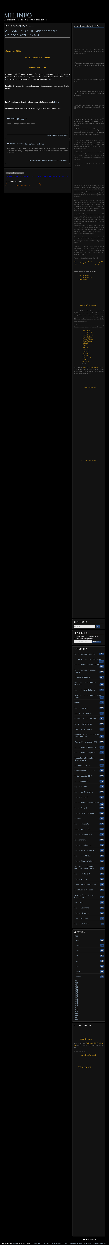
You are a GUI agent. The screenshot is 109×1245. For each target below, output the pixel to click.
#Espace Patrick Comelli (84, 850)
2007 (76, 1017)
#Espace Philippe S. (82, 786)
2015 (76, 1001)
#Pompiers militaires (82, 713)
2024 (76, 983)
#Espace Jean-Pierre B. (83, 834)
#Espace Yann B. (80, 879)
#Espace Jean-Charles (83, 856)
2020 (76, 991)
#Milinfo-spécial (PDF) (83, 776)
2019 (76, 993)
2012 (76, 1007)
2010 (76, 1011)
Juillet (78, 945)
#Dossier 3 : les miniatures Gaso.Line (85, 683)
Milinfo (18, 15)
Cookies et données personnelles (80, 1243)
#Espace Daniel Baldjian (84, 813)
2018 (76, 995)
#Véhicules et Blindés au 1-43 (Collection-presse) (86, 735)
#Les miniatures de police (84, 752)
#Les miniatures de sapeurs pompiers (85, 671)
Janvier (78, 977)
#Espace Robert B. (81, 797)
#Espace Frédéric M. (82, 874)
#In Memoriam (80, 840)
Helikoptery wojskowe (34, 144)
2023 (76, 985)
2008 (76, 1015)
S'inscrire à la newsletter (15, 173)
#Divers (77, 703)
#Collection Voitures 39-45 (85, 884)
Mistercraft (22, 119)
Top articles (37, 1243)
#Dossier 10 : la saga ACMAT (85, 742)
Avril (77, 961)
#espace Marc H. (80, 808)
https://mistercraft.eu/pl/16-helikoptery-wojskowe (48, 160)
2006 (76, 1019)
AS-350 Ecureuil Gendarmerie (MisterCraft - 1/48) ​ (31, 33)
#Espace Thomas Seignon (84, 861)
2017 (76, 997)
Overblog (93, 1239)
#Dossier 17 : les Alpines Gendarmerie (84, 896)
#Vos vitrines (79, 902)
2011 (76, 1009)
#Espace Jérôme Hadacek (84, 690)
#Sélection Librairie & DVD (85, 771)
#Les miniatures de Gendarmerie (24, 27)
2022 (76, 987)
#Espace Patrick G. (81, 824)
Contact (46, 1243)
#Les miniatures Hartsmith (85, 747)
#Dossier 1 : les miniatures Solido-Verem (88, 696)
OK (98, 626)
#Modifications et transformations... (88, 659)
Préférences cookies (99, 1243)
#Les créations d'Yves (83, 724)
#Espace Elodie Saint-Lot (84, 792)
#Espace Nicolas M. (81, 913)
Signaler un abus (56, 1243)
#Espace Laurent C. (81, 924)
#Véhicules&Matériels (83, 677)
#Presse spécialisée (82, 829)
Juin (77, 951)
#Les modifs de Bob (82, 781)
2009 (76, 1013)
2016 (76, 999)
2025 (76, 981)
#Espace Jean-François (83, 845)
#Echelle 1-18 (79, 818)
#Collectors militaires (83, 729)
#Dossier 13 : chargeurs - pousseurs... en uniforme (84, 867)
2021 (76, 989)
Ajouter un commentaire (23, 185)
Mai (77, 956)
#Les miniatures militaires (85, 654)
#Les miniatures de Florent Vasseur (88, 802)
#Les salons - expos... (82, 765)
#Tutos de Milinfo (81, 918)
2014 (76, 1003)
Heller (56, 102)
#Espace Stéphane (81, 908)
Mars (77, 966)
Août (77, 940)
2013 (76, 1005)
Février (78, 971)
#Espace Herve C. (81, 708)
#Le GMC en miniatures (83, 890)
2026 (76, 936)
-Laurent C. (85, 363)
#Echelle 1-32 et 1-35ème (85, 719)
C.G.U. (65, 1243)
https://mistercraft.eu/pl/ (57, 136)
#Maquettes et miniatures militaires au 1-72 (84, 759)
